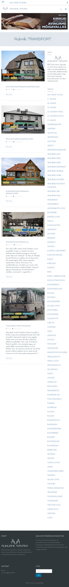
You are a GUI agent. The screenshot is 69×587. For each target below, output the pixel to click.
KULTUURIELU (52, 310)
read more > (9, 94)
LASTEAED (51, 327)
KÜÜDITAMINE (53, 314)
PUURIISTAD (52, 407)
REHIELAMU (52, 450)
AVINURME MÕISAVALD (56, 167)
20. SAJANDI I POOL (20, 74)
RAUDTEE (21, 78)
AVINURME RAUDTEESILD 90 (17, 242)
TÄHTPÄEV (51, 475)
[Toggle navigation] (66, 9)
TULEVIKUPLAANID (54, 496)
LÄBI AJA (50, 323)
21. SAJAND (6, 78)
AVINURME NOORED (55, 179)
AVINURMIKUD (53, 204)
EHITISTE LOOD (7, 233)
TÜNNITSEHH (52, 501)
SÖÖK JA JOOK (53, 462)
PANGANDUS (52, 386)
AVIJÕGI (25, 229)
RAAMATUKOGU (53, 420)
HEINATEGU (52, 229)
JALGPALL (51, 246)
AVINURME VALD (53, 196)
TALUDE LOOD (53, 479)
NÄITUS (50, 373)
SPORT (50, 467)
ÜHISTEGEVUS (53, 509)
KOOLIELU (51, 297)
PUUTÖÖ (50, 412)
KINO (49, 272)
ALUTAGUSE (52, 133)
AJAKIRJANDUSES (54, 124)
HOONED (51, 234)
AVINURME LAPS (53, 154)
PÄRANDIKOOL (53, 390)
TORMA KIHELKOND (55, 488)
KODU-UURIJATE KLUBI (56, 276)
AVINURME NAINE (54, 175)
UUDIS (49, 518)
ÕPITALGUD (52, 382)
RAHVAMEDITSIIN (54, 429)
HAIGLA (50, 221)
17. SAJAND (51, 99)
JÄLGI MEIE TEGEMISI (18, 3)
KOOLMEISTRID (53, 301)
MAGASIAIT (51, 344)
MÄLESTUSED (15, 317)
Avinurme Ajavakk (18, 89)
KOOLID (50, 293)
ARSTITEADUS (52, 137)
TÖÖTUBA (51, 484)
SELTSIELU (51, 454)
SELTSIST (50, 458)
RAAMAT (50, 416)
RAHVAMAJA (52, 424)
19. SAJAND (51, 107)
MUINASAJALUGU (54, 365)
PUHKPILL (51, 403)
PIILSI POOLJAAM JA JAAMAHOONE (19, 139)
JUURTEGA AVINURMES (56, 251)
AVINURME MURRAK (55, 171)
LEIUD (49, 331)
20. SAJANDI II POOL (32, 74)
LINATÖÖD (51, 335)
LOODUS (51, 340)
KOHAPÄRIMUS (53, 284)
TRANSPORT (38, 78)
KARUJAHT (51, 263)
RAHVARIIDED (52, 433)
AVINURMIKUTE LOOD (28, 313)
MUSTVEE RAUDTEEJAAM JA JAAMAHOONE (23, 87)
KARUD (50, 259)
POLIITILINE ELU (53, 395)
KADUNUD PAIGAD (54, 255)
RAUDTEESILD (24, 233)
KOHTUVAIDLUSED (54, 289)
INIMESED (51, 238)
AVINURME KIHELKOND (56, 150)
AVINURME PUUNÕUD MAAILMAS (56, 185)
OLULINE (50, 378)
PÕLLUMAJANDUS (54, 399)
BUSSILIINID (6, 317)
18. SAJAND (51, 103)
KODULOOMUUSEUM (56, 280)
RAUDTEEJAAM (29, 78)
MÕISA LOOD (53, 361)
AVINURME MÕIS (54, 163)
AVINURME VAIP (53, 191)
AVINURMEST (32, 229)
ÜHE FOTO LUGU (54, 505)
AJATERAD (14, 78)
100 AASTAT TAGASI (8, 74)
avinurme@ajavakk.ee (8, 573)
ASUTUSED (51, 141)
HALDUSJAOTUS (53, 225)
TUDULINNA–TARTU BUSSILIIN (18, 326)
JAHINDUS (51, 242)
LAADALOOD (52, 318)
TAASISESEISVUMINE (55, 471)
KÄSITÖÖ (51, 267)
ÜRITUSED (51, 513)
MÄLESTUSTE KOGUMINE (57, 352)
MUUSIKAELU (52, 369)
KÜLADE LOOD (22, 126)
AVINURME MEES (54, 158)
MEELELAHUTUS (53, 357)
